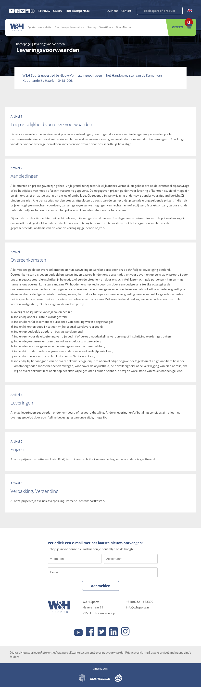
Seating (92, 27)
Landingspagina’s (179, 652)
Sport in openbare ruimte (69, 27)
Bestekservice (158, 652)
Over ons (112, 11)
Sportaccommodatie (39, 27)
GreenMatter (123, 27)
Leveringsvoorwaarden (109, 652)
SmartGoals (106, 27)
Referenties (48, 652)
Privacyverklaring (137, 652)
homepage (23, 44)
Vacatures (63, 652)
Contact (126, 11)
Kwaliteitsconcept (82, 652)
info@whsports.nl (77, 11)
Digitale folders (15, 654)
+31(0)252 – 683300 (50, 11)
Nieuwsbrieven (30, 652)
